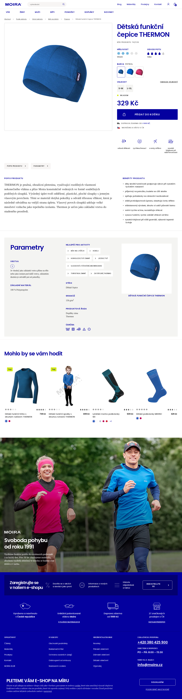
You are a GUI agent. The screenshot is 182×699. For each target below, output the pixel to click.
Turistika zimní (78, 273)
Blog (119, 4)
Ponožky (70, 12)
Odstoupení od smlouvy (60, 660)
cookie (77, 685)
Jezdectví (103, 258)
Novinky (109, 12)
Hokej (96, 251)
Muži (37, 12)
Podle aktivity (21, 19)
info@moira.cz (150, 664)
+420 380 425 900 (153, 642)
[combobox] (45, 4)
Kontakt (158, 4)
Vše (8, 12)
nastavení (48, 691)
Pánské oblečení (100, 649)
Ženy (22, 12)
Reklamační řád (56, 649)
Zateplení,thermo (102, 273)
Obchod (7, 19)
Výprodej (97, 666)
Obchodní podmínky (58, 643)
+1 (111, 421)
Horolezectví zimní (80, 258)
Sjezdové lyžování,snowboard (86, 266)
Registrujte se (153, 585)
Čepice (67, 19)
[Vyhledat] (64, 4)
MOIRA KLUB (9, 666)
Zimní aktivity (37, 19)
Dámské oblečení (101, 654)
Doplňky (89, 12)
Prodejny (145, 4)
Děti (52, 12)
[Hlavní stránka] (13, 4)
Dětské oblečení (100, 660)
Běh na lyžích (53, 19)
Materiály (131, 4)
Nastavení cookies (57, 666)
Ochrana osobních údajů (60, 654)
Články (7, 643)
